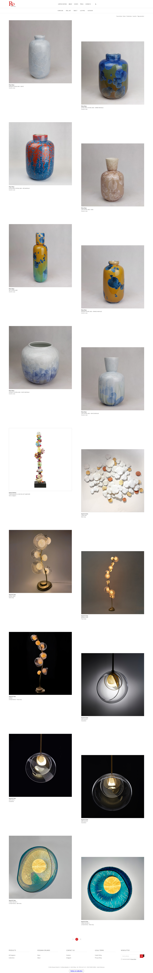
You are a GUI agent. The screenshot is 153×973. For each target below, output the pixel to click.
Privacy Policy (98, 958)
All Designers (12, 955)
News (38, 955)
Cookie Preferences (100, 967)
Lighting (82, 10)
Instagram (68, 958)
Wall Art (68, 10)
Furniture (60, 10)
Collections (11, 958)
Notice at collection (76, 971)
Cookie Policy (98, 955)
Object (75, 10)
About (38, 958)
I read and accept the (129, 959)
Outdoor (90, 10)
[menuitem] (62, 4)
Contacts (68, 955)
